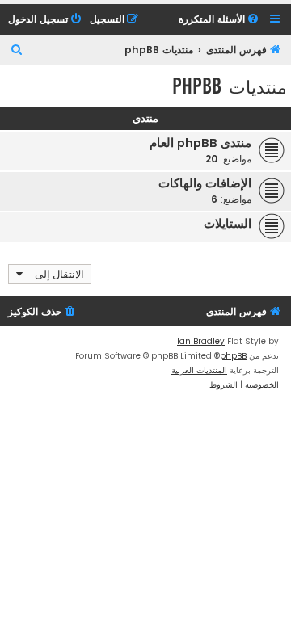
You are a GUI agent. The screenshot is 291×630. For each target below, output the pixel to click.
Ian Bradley (201, 341)
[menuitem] (220, 20)
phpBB (233, 356)
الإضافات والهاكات (204, 183)
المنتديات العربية (199, 370)
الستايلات (227, 224)
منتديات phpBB (229, 86)
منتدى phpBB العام (200, 143)
